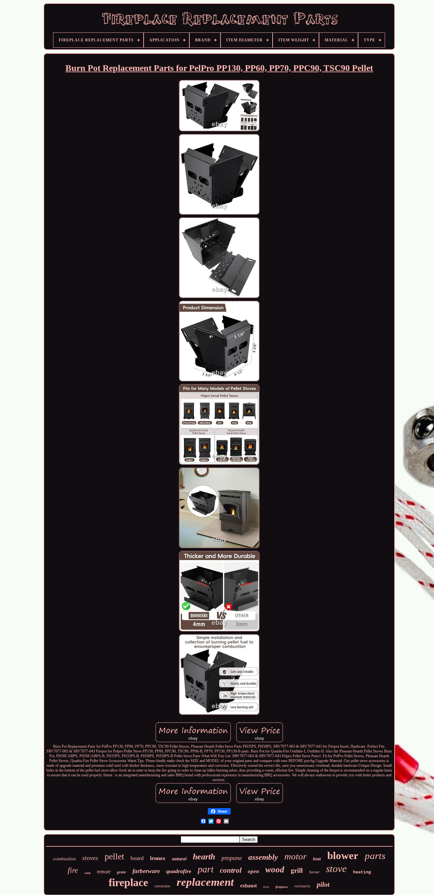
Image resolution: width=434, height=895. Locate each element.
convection (162, 886)
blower (342, 855)
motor (295, 856)
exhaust (248, 885)
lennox (158, 858)
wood (274, 869)
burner (314, 872)
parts (375, 855)
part (206, 869)
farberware (146, 871)
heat (317, 859)
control (230, 870)
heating (362, 872)
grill (297, 870)
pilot (323, 884)
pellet (114, 856)
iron (266, 887)
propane (231, 858)
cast (88, 873)
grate (121, 872)
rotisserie (302, 886)
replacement (205, 882)
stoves (90, 857)
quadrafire (178, 871)
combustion (64, 858)
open (253, 871)
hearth (204, 856)
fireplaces (281, 887)
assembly (263, 857)
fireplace (128, 882)
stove (336, 868)
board (137, 858)
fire (73, 870)
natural (179, 858)
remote (104, 871)
